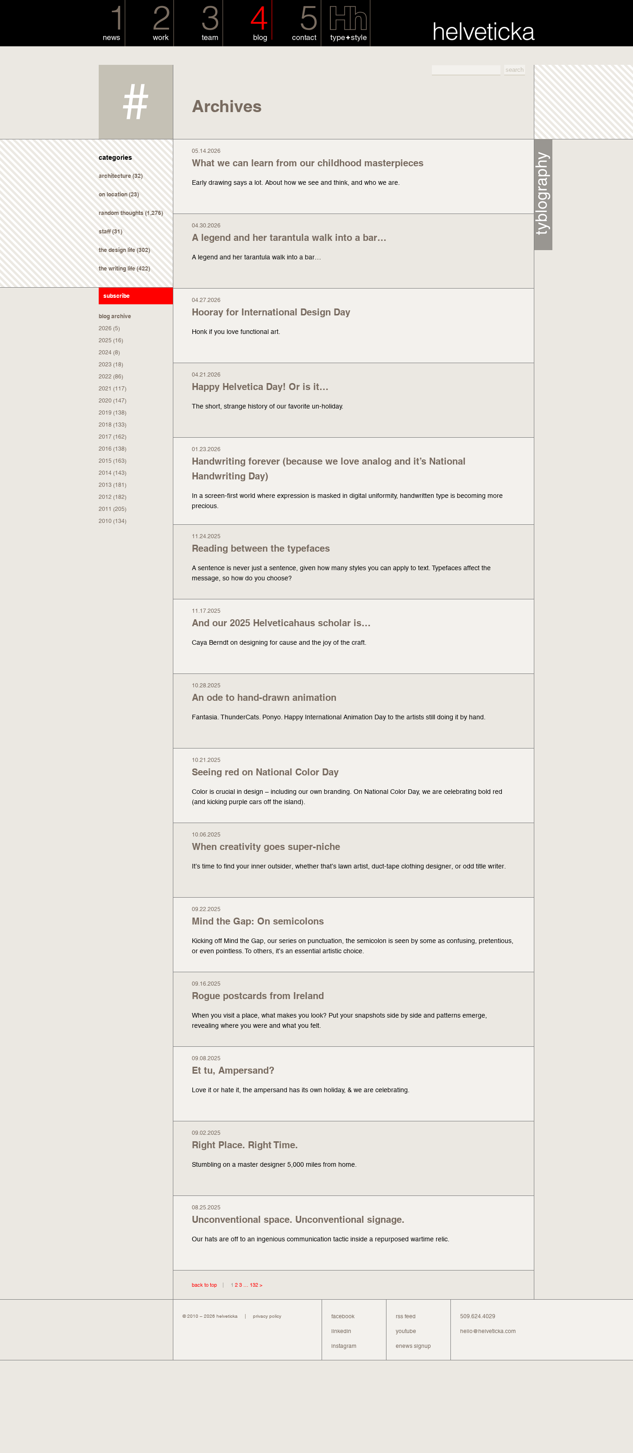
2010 (105, 521)
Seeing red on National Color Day (265, 772)
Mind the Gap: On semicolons (258, 921)
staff (105, 231)
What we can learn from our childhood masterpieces (308, 163)
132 (254, 1285)
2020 (105, 400)
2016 (105, 449)
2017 (105, 437)
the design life (117, 249)
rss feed (406, 1316)
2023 (105, 364)
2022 (105, 376)
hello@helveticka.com (488, 1331)
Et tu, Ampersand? (233, 1070)
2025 (105, 340)
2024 (105, 352)
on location (113, 194)
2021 (105, 388)
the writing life (117, 268)
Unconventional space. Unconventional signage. (298, 1219)
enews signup (413, 1346)
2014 (105, 473)
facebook (342, 1316)
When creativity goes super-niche (266, 846)
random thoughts (121, 212)
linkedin (341, 1331)
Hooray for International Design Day (271, 312)
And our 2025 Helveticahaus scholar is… (281, 623)
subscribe (116, 295)
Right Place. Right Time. (245, 1145)
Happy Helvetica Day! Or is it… (260, 386)
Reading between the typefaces (261, 548)
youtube (406, 1331)
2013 (105, 485)
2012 (105, 497)
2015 (105, 461)
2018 (105, 424)
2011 (105, 509)
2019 (105, 412)
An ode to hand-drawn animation (264, 697)
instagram (343, 1346)
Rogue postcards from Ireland (258, 995)
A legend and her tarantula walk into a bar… (289, 237)
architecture (115, 175)
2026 (105, 328)
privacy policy (267, 1316)
